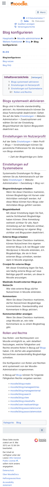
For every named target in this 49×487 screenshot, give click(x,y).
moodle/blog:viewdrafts (22, 401)
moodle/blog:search (20, 394)
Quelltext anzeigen (26, 24)
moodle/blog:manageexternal (25, 390)
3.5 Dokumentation (34, 18)
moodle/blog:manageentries (24, 387)
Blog (28, 41)
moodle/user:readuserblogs (24, 404)
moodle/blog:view (19, 397)
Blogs (43, 347)
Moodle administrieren (28, 38)
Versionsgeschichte (26, 27)
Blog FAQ (7, 65)
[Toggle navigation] (3, 3)
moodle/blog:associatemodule (26, 411)
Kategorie (8, 422)
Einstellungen (27, 116)
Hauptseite (8, 38)
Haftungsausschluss (12, 478)
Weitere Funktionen (12, 41)
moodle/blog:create (20, 383)
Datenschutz (8, 470)
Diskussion (40, 21)
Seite (26, 21)
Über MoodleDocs (11, 474)
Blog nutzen (8, 61)
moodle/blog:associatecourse (25, 408)
